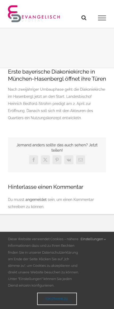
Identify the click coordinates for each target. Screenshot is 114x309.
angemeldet (36, 199)
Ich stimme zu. (57, 299)
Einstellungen (92, 239)
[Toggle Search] (83, 17)
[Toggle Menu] (102, 18)
